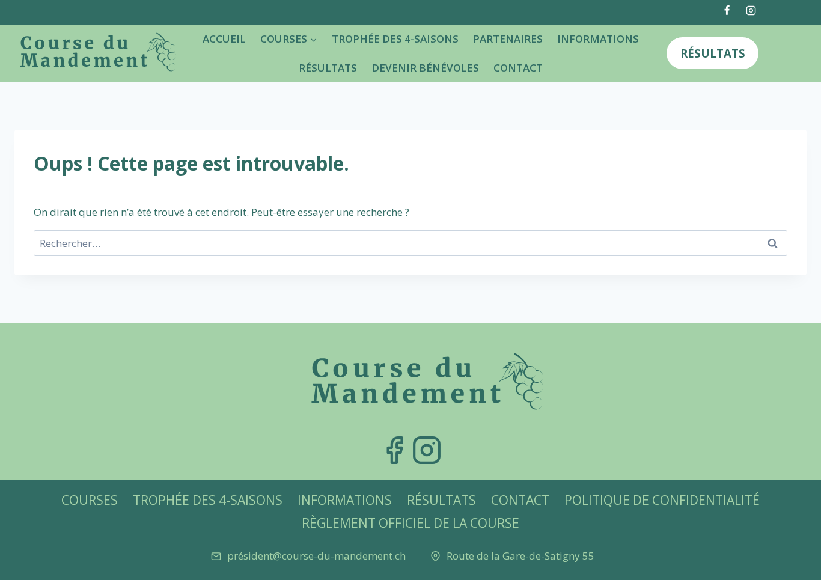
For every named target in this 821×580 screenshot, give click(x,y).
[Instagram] (750, 10)
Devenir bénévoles (425, 68)
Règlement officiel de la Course (410, 522)
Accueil (224, 39)
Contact (518, 68)
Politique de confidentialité (662, 500)
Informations (598, 39)
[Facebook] (727, 10)
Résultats (328, 68)
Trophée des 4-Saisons (395, 39)
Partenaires (508, 39)
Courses (89, 500)
